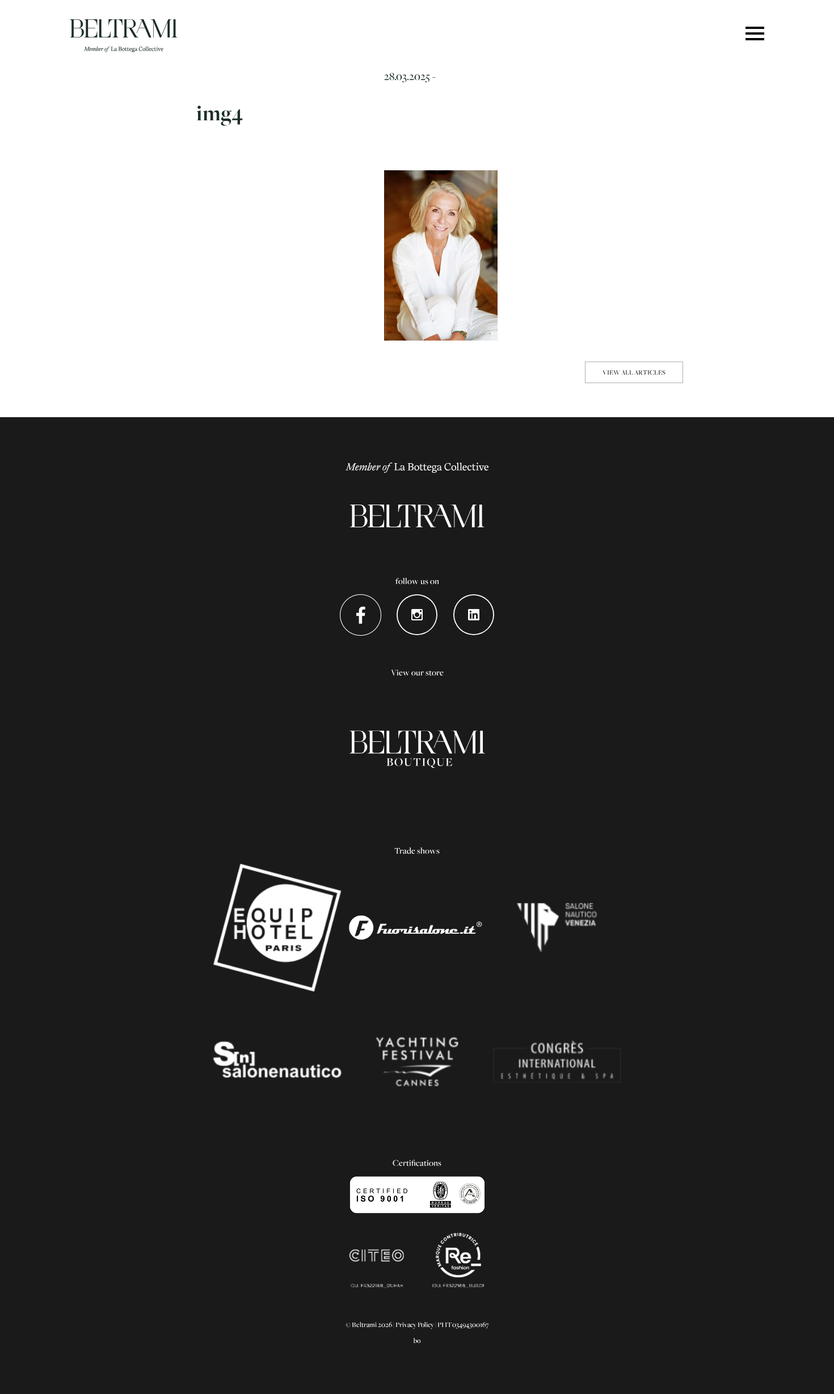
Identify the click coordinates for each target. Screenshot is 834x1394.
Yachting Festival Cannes (417, 1062)
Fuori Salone (417, 928)
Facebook (360, 615)
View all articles (634, 372)
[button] (755, 34)
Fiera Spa (557, 1062)
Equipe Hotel (277, 928)
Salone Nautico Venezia (557, 928)
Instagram (417, 615)
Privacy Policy (414, 1324)
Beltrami (123, 36)
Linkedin (474, 615)
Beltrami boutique (417, 750)
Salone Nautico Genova (277, 1062)
